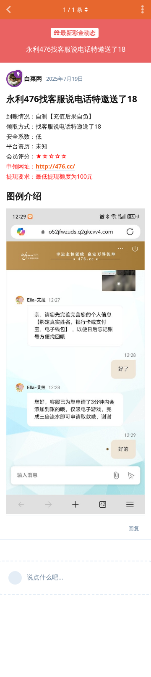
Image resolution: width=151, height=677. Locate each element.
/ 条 (73, 9)
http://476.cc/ (55, 166)
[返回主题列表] (8, 9)
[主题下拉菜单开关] (142, 9)
